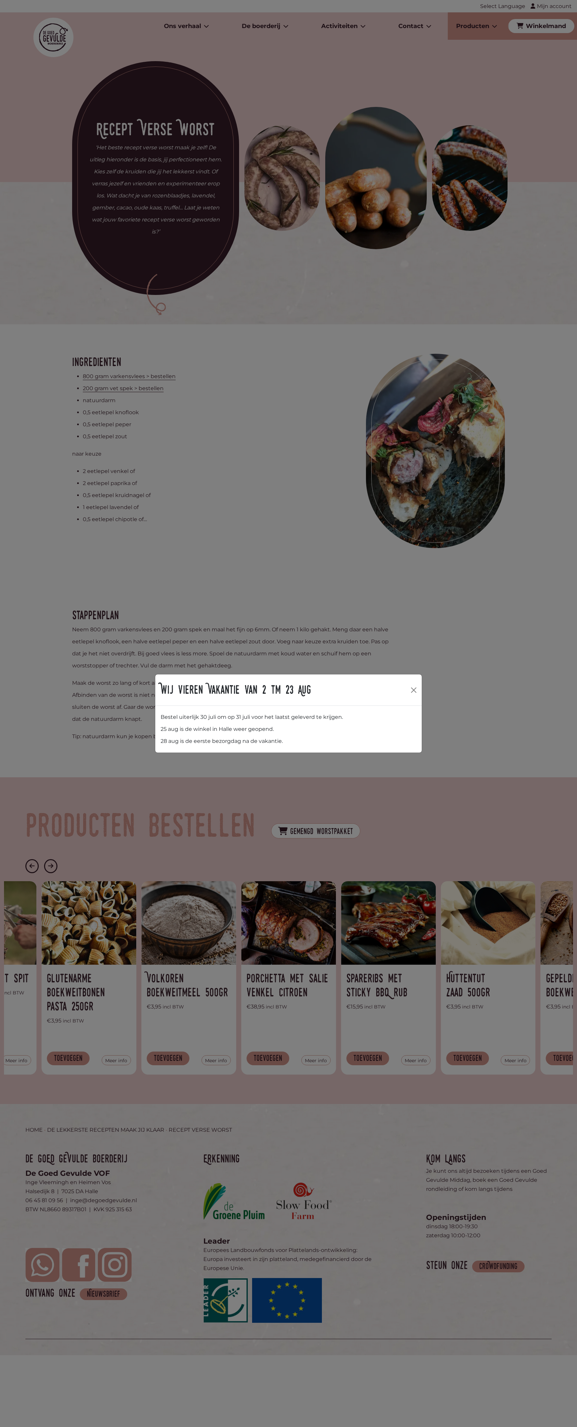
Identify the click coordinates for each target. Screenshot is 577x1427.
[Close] (413, 690)
